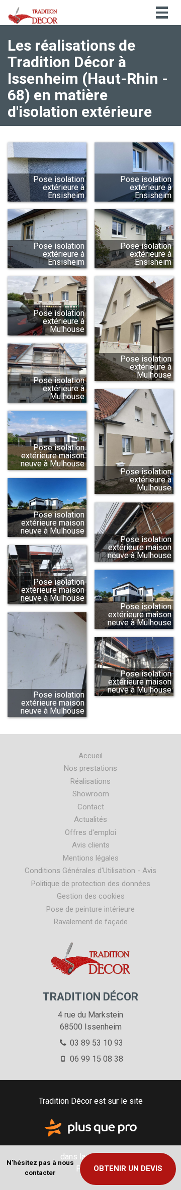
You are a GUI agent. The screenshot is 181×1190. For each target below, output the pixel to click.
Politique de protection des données (90, 883)
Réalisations (90, 781)
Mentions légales (91, 858)
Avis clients (91, 844)
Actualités (90, 819)
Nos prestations (90, 768)
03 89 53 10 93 (95, 1043)
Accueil (90, 755)
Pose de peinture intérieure (90, 909)
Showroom (90, 793)
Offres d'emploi (90, 832)
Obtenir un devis (128, 1168)
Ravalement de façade (91, 921)
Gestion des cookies (91, 896)
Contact (90, 806)
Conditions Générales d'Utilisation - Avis (90, 870)
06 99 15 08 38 (95, 1059)
